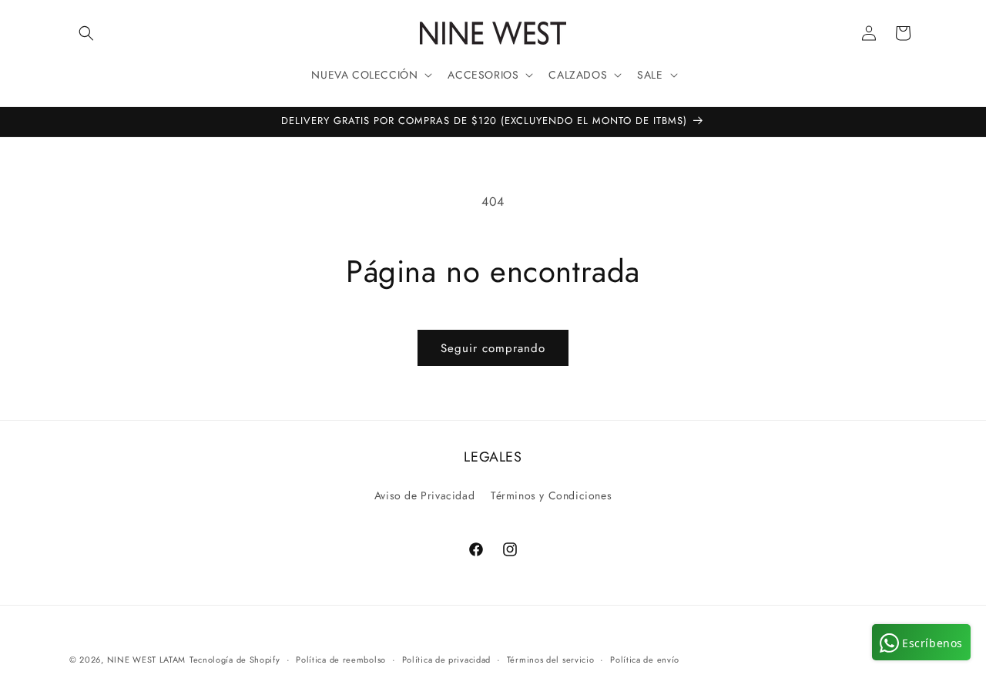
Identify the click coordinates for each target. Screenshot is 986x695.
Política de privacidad (446, 659)
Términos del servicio (551, 659)
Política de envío (644, 659)
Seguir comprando (493, 348)
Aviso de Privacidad (424, 495)
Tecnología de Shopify (234, 659)
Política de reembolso (341, 659)
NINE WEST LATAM (146, 659)
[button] (86, 33)
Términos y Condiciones (551, 495)
